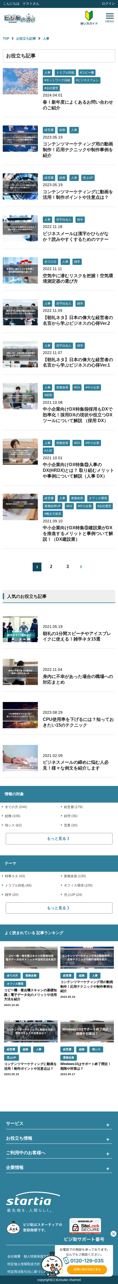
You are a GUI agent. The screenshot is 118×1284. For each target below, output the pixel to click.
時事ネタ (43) (15, 876)
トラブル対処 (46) (18, 885)
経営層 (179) (73, 807)
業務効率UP (52, 506)
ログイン (108, 3)
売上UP (88, 177)
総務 (62, 129)
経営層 (49, 129)
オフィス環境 (98, 498)
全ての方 (50, 261)
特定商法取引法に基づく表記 (28, 1272)
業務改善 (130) (75, 876)
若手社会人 (63, 219)
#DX (77, 387)
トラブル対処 (65, 72)
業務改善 (62, 387)
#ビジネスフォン (87, 80)
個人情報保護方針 (37, 1256)
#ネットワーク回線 (57, 80)
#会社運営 (51, 88)
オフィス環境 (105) (78, 885)
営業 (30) (70, 825)
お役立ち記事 (26, 38)
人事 (46, 38)
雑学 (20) (11, 895)
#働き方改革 (52, 513)
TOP (6, 38)
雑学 (80, 219)
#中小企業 (92, 387)
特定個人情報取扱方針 (23, 1264)
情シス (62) (13, 825)
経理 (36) (70, 816)
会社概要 (14, 1256)
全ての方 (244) (16, 807)
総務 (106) (12, 816)
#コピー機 (87, 72)
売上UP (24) (73, 895)
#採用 (48, 395)
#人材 (48, 450)
